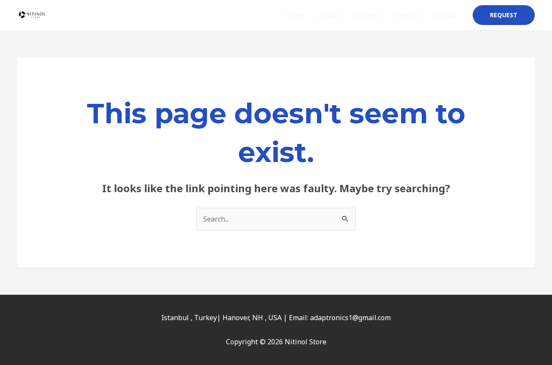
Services (365, 15)
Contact (445, 15)
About (328, 15)
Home (295, 15)
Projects (405, 15)
